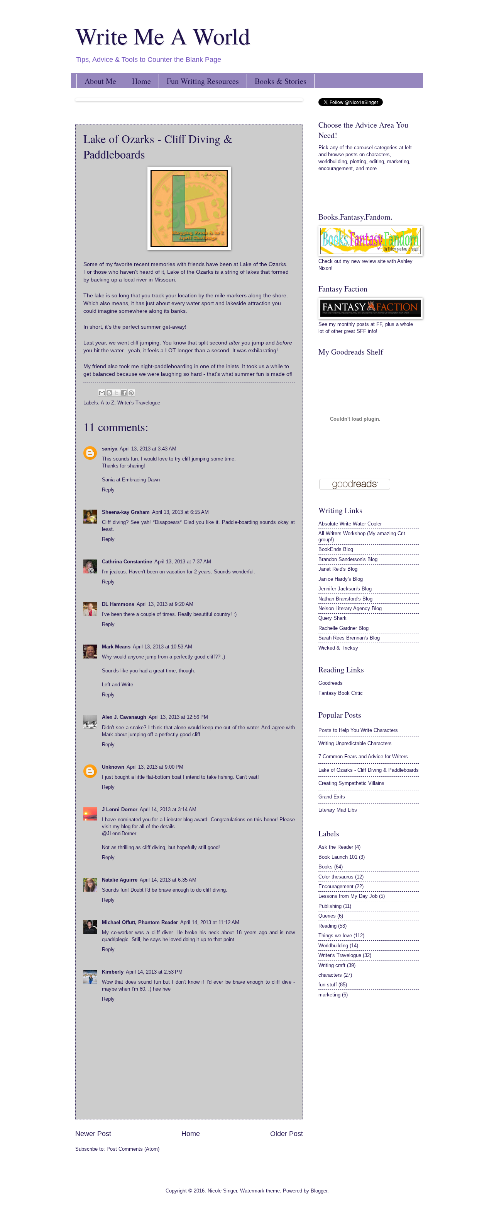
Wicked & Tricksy (338, 648)
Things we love (335, 935)
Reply (108, 490)
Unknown (113, 767)
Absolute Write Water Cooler (350, 524)
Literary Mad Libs (337, 810)
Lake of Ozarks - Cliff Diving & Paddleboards (368, 770)
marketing (329, 995)
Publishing (330, 906)
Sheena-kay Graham (126, 512)
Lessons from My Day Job (347, 896)
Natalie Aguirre (119, 880)
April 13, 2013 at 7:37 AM (182, 562)
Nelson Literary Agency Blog (350, 608)
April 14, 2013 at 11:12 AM (209, 922)
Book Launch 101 (337, 857)
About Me (100, 81)
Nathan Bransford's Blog (345, 599)
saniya (109, 449)
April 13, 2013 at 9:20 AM (165, 604)
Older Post (286, 1134)
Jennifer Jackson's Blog (345, 589)
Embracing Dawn (141, 480)
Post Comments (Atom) (133, 1149)
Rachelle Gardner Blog (343, 628)
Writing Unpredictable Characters (355, 743)
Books (325, 867)
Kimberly (113, 972)
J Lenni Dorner (119, 809)
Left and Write (117, 684)
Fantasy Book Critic (340, 693)
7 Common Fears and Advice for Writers (363, 756)
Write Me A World (162, 35)
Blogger (319, 1191)
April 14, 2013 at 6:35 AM (168, 880)
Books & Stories (280, 81)
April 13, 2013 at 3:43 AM (148, 449)
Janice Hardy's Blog (340, 579)
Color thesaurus (336, 877)
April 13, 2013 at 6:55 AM (180, 512)
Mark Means (116, 647)
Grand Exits (331, 797)
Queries (327, 916)
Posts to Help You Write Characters (358, 730)
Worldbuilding (333, 945)
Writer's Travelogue (138, 403)
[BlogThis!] (109, 393)
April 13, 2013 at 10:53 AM (162, 647)
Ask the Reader (335, 847)
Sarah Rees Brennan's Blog (349, 638)
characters (330, 975)
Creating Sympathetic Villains (351, 783)
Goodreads (330, 683)
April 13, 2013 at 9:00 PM (155, 767)
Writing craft (331, 965)
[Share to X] (116, 393)
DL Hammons (118, 604)
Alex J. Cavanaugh (124, 717)
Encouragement (336, 886)
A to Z (107, 403)
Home (141, 81)
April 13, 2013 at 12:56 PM (178, 717)
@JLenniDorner (119, 833)
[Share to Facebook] (124, 393)
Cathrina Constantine (127, 562)
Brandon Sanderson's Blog (347, 559)
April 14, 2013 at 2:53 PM (154, 972)
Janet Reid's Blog (337, 569)
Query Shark (332, 618)
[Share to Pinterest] (131, 393)
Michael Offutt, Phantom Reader (140, 922)
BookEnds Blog (335, 549)
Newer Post (93, 1134)
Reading (327, 926)
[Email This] (102, 393)
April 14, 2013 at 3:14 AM (168, 809)
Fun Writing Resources (203, 81)
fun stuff (327, 985)
